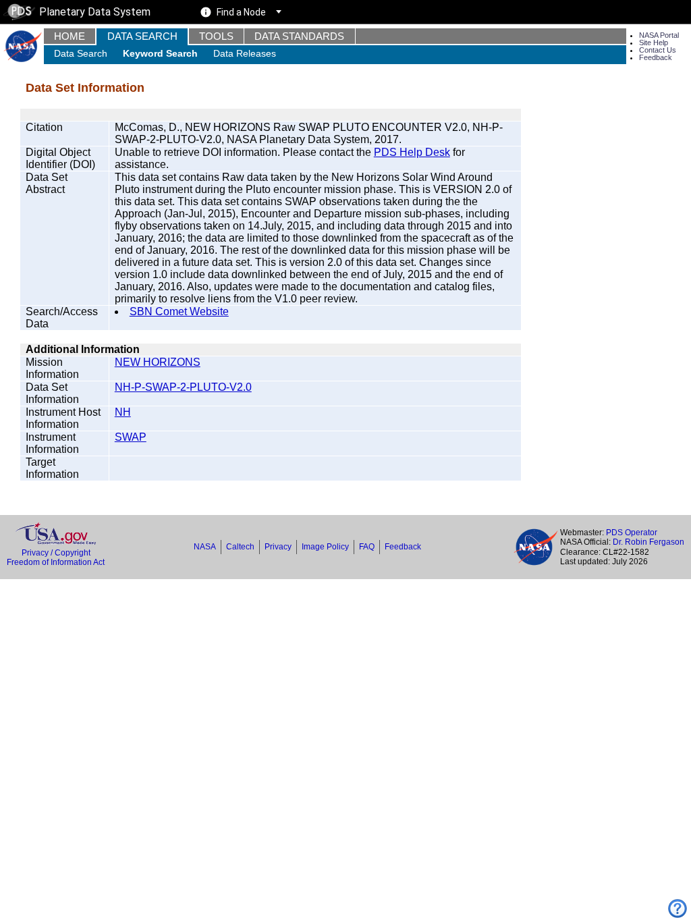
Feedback (655, 57)
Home (69, 36)
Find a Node (241, 12)
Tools (216, 36)
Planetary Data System (94, 11)
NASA (205, 546)
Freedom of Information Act (56, 562)
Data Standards (299, 36)
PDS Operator (631, 532)
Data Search (142, 36)
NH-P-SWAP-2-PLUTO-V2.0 (183, 387)
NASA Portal (659, 35)
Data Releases (244, 53)
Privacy (278, 546)
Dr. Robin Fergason (648, 542)
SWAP (130, 437)
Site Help (653, 42)
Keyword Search (160, 53)
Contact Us (657, 50)
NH (123, 412)
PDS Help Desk (412, 152)
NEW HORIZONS (157, 362)
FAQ (367, 546)
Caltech (240, 546)
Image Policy (325, 546)
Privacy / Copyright (56, 553)
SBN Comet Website (179, 311)
